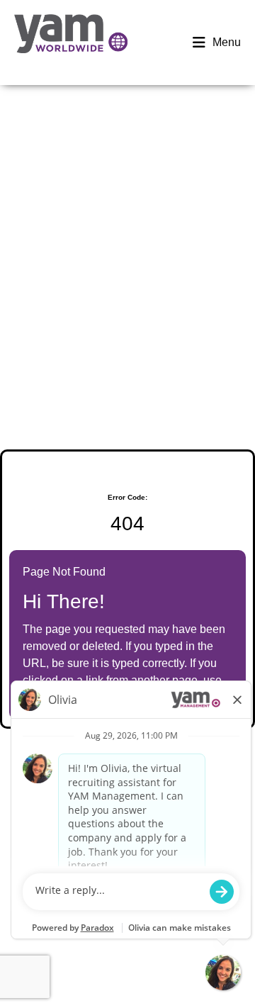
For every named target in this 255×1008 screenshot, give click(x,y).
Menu (226, 42)
